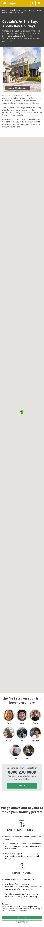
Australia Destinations (18, 10)
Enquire (22, 785)
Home (4, 10)
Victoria (31, 10)
